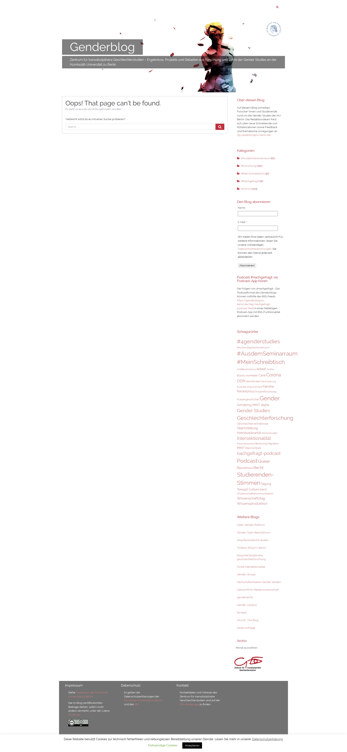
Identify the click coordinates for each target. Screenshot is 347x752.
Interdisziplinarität (249, 432)
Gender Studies (253, 410)
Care (262, 375)
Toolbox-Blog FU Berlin (251, 547)
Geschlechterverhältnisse (252, 423)
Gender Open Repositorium (253, 532)
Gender (270, 398)
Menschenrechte (245, 443)
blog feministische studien (253, 540)
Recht (258, 468)
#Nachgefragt (249, 181)
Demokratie (253, 381)
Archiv (270, 369)
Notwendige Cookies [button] (162, 745)
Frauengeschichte (248, 399)
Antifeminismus (246, 369)
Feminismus (246, 391)
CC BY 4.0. (74, 714)
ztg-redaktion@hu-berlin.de (253, 135)
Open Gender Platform (251, 524)
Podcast (247, 461)
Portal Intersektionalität (251, 566)
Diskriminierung (268, 381)
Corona (273, 374)
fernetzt (241, 612)
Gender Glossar (246, 574)
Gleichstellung (247, 428)
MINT (241, 447)
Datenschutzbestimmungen (254, 248)
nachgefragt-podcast (259, 453)
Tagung (266, 483)
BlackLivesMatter (247, 375)
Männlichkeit (253, 447)
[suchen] (277, 7)
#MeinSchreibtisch (252, 173)
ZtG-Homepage (189, 704)
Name (241, 207)
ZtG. (137, 704)
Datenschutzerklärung (267, 739)
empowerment (254, 387)
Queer (264, 461)
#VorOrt (246, 188)
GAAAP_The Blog (247, 620)
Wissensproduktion (252, 503)
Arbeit (261, 369)
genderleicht (245, 597)
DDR (241, 381)
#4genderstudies (258, 341)
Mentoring (260, 443)
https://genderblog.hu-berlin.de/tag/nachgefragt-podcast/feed (254, 304)
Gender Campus (247, 604)
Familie (268, 386)
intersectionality (270, 433)
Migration (273, 443)
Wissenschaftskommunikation (255, 493)
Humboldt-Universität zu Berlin (143, 700)
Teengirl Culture (248, 489)
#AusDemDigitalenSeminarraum (253, 347)
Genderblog (102, 47)
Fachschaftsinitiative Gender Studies (259, 582)
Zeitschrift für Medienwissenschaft (258, 589)
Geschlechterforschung (265, 418)
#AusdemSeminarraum (255, 158)
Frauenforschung (265, 391)
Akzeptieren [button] (192, 745)
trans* (263, 489)
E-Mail (242, 222)
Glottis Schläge (246, 627)
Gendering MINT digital (253, 405)
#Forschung (248, 165)
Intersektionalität (254, 438)
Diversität (241, 387)
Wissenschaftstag (251, 498)
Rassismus (245, 468)
